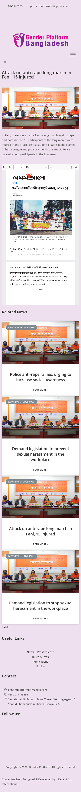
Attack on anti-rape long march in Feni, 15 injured (40, 531)
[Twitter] (40, 734)
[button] (5, 62)
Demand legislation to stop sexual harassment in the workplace (41, 605)
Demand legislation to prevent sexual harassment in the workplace (40, 454)
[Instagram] (40, 755)
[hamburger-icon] (73, 53)
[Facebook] (40, 14)
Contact (9, 676)
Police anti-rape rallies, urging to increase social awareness (40, 377)
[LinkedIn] (40, 23)
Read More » (40, 389)
